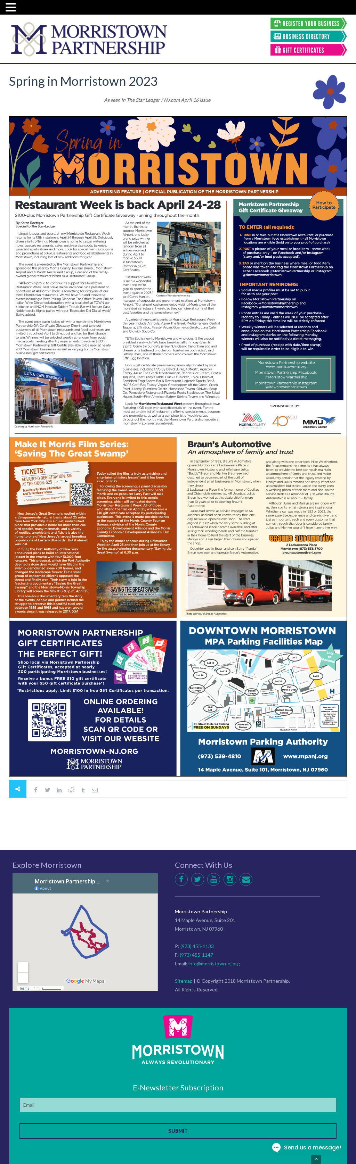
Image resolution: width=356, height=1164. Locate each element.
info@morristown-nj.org (214, 963)
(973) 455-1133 (197, 946)
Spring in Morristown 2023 (83, 81)
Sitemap (184, 981)
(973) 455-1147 (196, 955)
